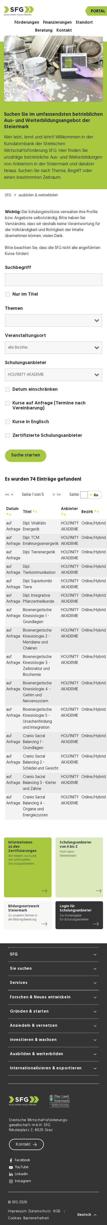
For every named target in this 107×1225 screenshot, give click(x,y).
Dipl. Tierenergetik (39, 552)
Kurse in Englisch (30, 422)
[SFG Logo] (53, 11)
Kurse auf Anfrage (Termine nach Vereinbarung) (49, 406)
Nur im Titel (25, 294)
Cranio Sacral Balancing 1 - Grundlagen (34, 742)
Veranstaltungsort (25, 335)
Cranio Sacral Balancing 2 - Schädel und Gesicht (40, 763)
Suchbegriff (18, 267)
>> (59, 495)
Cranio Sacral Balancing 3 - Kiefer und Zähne (39, 783)
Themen (14, 308)
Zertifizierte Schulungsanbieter (47, 435)
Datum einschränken (35, 389)
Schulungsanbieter (25, 363)
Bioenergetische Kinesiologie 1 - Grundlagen (37, 616)
